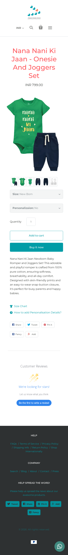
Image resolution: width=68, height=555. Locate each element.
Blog (24, 471)
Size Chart (20, 306)
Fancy (36, 512)
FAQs (13, 443)
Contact (44, 471)
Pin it (44, 504)
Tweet (14, 504)
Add (57, 504)
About (33, 471)
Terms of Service (29, 443)
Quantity (15, 221)
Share (30, 504)
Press (55, 471)
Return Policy (40, 447)
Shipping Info (21, 447)
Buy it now (36, 247)
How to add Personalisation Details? (37, 312)
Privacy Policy (50, 443)
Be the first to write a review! (34, 402)
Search (14, 471)
